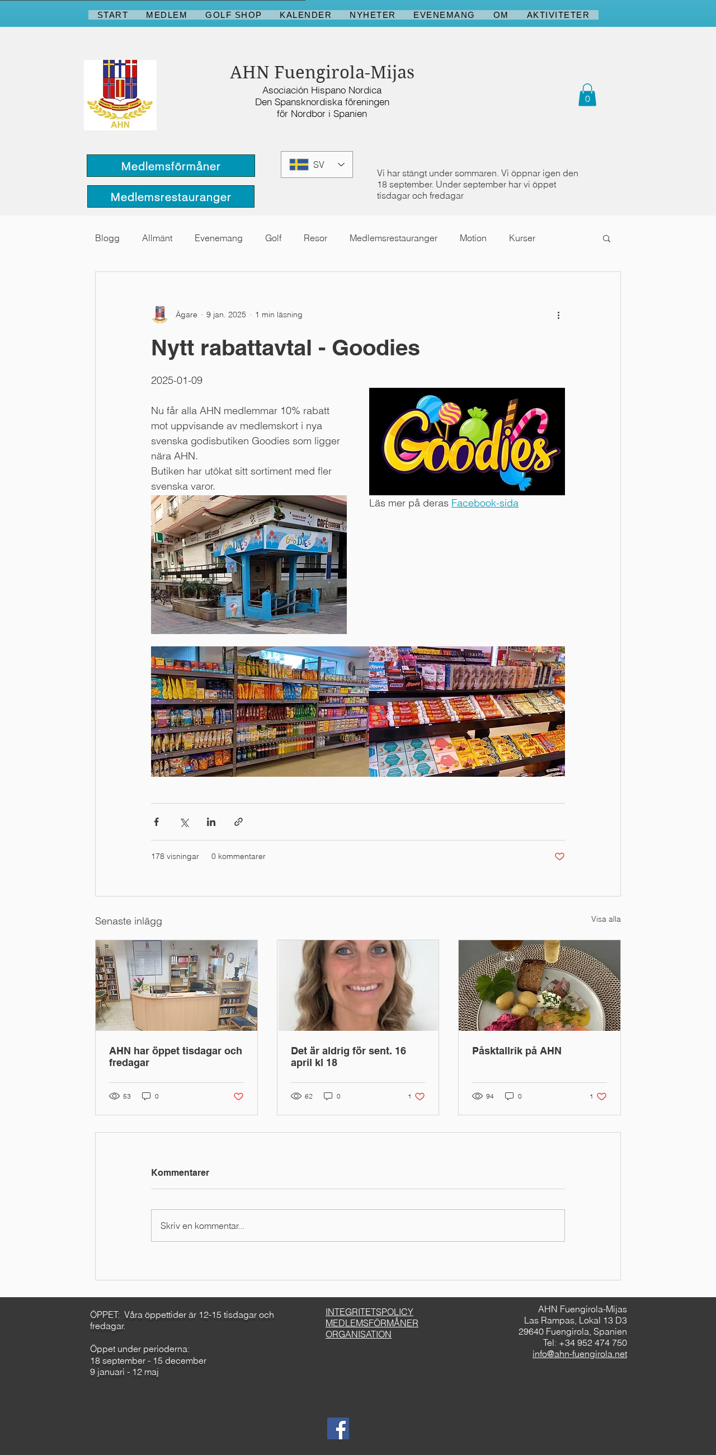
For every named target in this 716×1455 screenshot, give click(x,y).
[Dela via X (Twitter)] (183, 821)
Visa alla (606, 919)
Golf (273, 237)
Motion (473, 237)
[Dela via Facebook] (156, 821)
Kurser (522, 237)
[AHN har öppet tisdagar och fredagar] (176, 985)
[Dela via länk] (238, 821)
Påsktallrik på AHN (517, 1051)
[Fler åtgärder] (558, 314)
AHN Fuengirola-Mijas (322, 72)
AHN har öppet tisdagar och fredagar (175, 1056)
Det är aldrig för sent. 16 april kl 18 (348, 1056)
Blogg (107, 237)
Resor (315, 237)
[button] (587, 94)
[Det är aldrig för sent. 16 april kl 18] (358, 985)
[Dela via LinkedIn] (211, 821)
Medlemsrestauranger (393, 237)
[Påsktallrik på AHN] (539, 985)
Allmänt (157, 237)
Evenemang (219, 237)
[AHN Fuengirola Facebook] (338, 1428)
